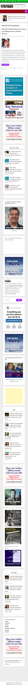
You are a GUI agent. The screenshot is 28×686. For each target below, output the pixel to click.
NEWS (14, 410)
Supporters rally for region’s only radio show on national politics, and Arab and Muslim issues (17, 17)
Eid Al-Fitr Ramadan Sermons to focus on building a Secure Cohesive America (14, 31)
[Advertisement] (14, 396)
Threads (7, 631)
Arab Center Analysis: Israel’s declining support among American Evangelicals (13, 161)
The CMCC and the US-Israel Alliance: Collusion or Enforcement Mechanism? (13, 179)
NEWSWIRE (14, 572)
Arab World (10, 67)
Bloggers (15, 67)
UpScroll (7, 630)
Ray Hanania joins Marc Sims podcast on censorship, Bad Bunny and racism (13, 153)
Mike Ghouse (14, 36)
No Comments (22, 36)
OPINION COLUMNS (14, 148)
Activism (10, 19)
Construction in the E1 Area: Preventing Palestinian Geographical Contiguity (13, 187)
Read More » (6, 65)
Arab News (5, 67)
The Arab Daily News (19, 4)
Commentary (20, 67)
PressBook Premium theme (16, 684)
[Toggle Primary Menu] (26, 11)
